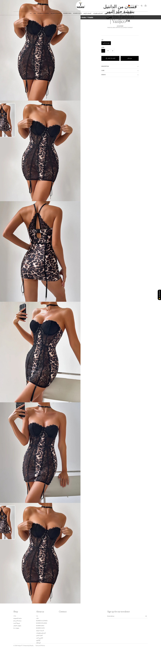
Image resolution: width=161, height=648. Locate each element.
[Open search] (142, 6)
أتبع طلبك (38, 643)
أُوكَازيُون (38, 640)
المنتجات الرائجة (40, 630)
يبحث (14, 616)
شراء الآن (129, 58)
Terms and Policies (40, 645)
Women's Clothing (42, 620)
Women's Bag (40, 625)
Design (103, 75)
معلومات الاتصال (17, 625)
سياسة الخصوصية (17, 618)
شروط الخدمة (16, 623)
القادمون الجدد (39, 638)
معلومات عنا (16, 628)
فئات (37, 618)
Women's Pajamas (41, 623)
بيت (37, 616)
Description (105, 66)
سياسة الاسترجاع (17, 620)
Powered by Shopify (28, 645)
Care (102, 70)
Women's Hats (40, 628)
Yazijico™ (20, 645)
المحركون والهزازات (41, 633)
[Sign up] (146, 616)
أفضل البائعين (39, 635)
